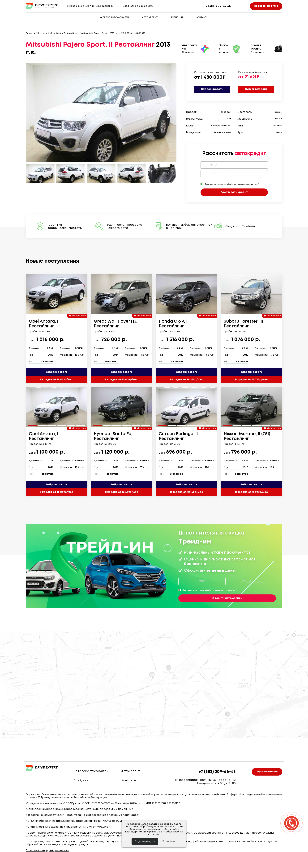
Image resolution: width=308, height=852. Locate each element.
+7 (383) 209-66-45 (217, 6)
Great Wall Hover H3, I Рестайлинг (117, 324)
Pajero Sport (71, 33)
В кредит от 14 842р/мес (56, 379)
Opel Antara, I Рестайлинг (43, 324)
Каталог (42, 33)
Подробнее (169, 841)
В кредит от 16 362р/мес (121, 492)
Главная (30, 33)
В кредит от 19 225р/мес (186, 379)
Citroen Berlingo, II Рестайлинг (178, 436)
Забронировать (212, 89)
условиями (222, 184)
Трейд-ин (177, 17)
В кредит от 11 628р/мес (251, 492)
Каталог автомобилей (114, 17)
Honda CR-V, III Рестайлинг (174, 324)
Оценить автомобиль (227, 598)
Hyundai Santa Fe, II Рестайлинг (115, 436)
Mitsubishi (55, 33)
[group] (56, 294)
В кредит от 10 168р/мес (186, 492)
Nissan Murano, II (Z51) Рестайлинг (247, 436)
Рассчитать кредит (234, 192)
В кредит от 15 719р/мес (251, 379)
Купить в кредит (256, 89)
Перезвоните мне (266, 6)
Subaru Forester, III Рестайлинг (243, 324)
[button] (169, 115)
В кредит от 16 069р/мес (56, 492)
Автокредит (150, 17)
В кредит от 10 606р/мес (121, 379)
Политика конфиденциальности (47, 850)
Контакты (202, 17)
